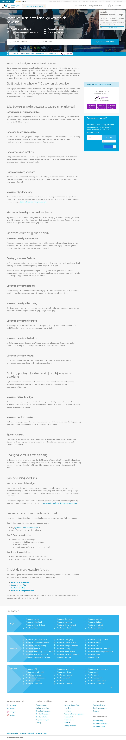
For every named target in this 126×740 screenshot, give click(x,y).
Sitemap (38, 723)
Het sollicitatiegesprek (90, 1)
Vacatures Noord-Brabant (35, 625)
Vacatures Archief (63, 678)
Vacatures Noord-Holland (66, 625)
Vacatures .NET (31, 669)
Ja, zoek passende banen (105, 42)
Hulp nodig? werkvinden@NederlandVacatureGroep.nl (64, 1)
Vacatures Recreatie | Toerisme (68, 654)
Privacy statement (70, 726)
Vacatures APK (93, 675)
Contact (108, 1)
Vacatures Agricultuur (34, 675)
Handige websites (41, 717)
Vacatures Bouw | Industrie (98, 640)
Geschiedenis (68, 717)
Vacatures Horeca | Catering (36, 645)
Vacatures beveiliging (100, 724)
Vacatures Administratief (35, 672)
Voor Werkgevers (118, 1)
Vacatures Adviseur (64, 672)
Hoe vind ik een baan (42, 714)
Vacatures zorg (98, 721)
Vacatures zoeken (80, 6)
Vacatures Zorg (93, 657)
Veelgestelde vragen (42, 720)
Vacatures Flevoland (64, 619)
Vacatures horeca (99, 726)
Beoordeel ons (69, 720)
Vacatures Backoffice (64, 684)
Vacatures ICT (93, 645)
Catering (92, 108)
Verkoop (102, 105)
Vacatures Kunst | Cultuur (66, 648)
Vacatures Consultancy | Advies (37, 643)
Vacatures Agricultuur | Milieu (36, 640)
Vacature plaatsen (99, 705)
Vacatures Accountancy (65, 669)
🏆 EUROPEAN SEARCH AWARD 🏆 (34, 6)
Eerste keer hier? (7, 1)
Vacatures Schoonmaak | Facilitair (38, 657)
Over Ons (101, 1)
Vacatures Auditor (63, 681)
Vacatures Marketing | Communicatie (39, 651)
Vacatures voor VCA (18, 585)
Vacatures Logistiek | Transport (99, 648)
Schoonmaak (102, 108)
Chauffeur (111, 108)
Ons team (67, 711)
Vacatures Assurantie (95, 678)
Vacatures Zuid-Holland (96, 628)
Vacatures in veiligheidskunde (22, 590)
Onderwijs (112, 105)
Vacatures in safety (18, 588)
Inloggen (96, 711)
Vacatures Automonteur (97, 681)
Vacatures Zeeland (64, 628)
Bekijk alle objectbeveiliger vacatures (33, 202)
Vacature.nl (21, 1)
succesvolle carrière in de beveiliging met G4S (60, 503)
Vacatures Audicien (33, 681)
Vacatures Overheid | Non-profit (37, 654)
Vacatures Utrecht (32, 628)
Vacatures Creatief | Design (66, 643)
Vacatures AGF (93, 672)
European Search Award (72, 705)
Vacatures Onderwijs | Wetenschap (100, 651)
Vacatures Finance (94, 643)
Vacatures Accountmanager (98, 669)
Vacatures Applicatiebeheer (36, 678)
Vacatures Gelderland (34, 622)
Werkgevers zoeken (95, 6)
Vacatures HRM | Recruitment (67, 645)
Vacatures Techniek (64, 657)
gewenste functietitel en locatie (26, 528)
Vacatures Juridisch (33, 648)
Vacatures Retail (94, 654)
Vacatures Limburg (95, 622)
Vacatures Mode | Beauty (66, 651)
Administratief (92, 105)
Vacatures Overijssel (95, 625)
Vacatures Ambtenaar (65, 675)
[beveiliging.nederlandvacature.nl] (10, 5)
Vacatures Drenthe (32, 619)
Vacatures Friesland (95, 619)
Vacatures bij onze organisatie (74, 714)
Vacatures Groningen (64, 622)
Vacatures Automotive (34, 684)
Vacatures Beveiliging (65, 640)
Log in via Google (110, 141)
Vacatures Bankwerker (96, 684)
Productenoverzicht (99, 708)
